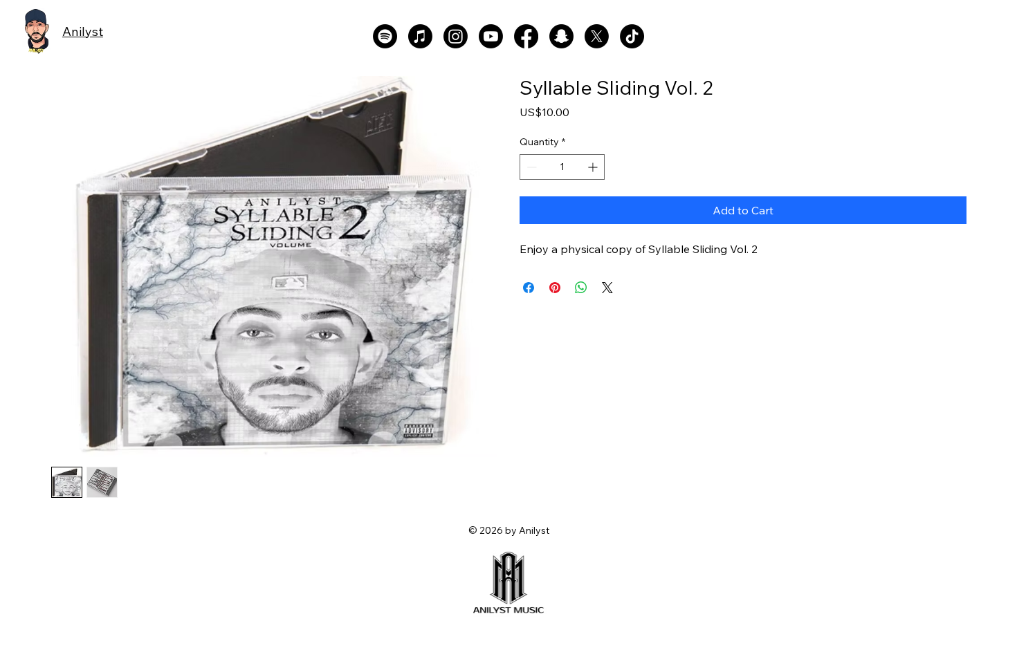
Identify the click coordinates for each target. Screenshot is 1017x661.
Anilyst (82, 31)
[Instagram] (455, 36)
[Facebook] (526, 36)
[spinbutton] (562, 167)
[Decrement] (530, 167)
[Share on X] (607, 287)
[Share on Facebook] (528, 287)
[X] (597, 36)
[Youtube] (491, 36)
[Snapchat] (561, 36)
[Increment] (594, 167)
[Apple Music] (420, 36)
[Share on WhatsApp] (581, 287)
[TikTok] (632, 36)
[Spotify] (385, 36)
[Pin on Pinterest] (555, 287)
